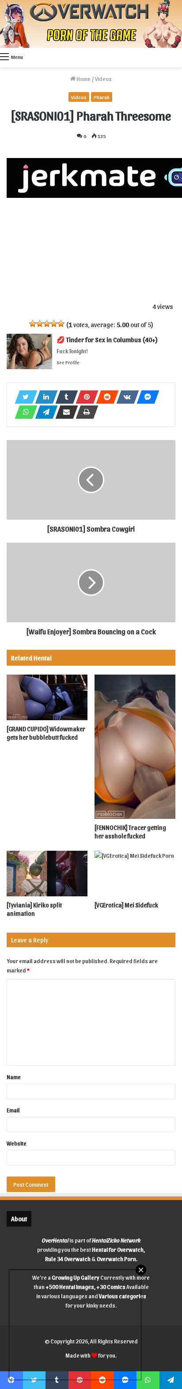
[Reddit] (105, 397)
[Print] (84, 412)
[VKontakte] (125, 397)
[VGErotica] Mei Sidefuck (126, 905)
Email (13, 1110)
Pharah (102, 97)
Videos (103, 78)
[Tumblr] (64, 397)
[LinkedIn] (44, 397)
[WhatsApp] (23, 412)
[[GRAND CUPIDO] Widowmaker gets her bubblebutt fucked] (47, 697)
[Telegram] (44, 412)
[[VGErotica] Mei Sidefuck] (135, 873)
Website (17, 1143)
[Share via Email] (64, 412)
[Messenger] (145, 397)
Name (14, 1076)
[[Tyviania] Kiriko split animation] (47, 873)
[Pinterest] (84, 397)
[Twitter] (23, 397)
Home (83, 78)
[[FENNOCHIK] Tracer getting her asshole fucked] (135, 746)
